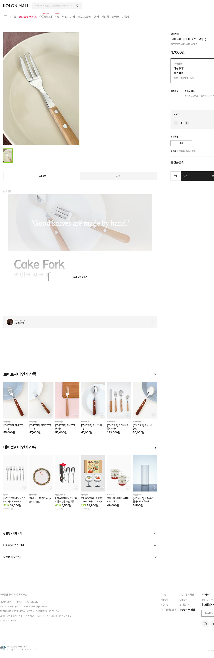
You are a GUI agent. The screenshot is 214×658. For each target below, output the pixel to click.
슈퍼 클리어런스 (28, 17)
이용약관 (164, 604)
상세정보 (42, 176)
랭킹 (96, 17)
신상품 (105, 17)
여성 (72, 17)
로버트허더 (175, 34)
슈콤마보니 (45, 17)
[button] (24, 415)
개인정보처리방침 (187, 609)
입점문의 (183, 599)
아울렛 (125, 17)
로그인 (163, 594)
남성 (64, 17)
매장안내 (164, 599)
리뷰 (118, 176)
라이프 (115, 17)
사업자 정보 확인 (186, 594)
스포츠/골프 (84, 17)
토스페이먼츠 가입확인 (8, 620)
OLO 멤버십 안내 (168, 609)
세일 (57, 17)
